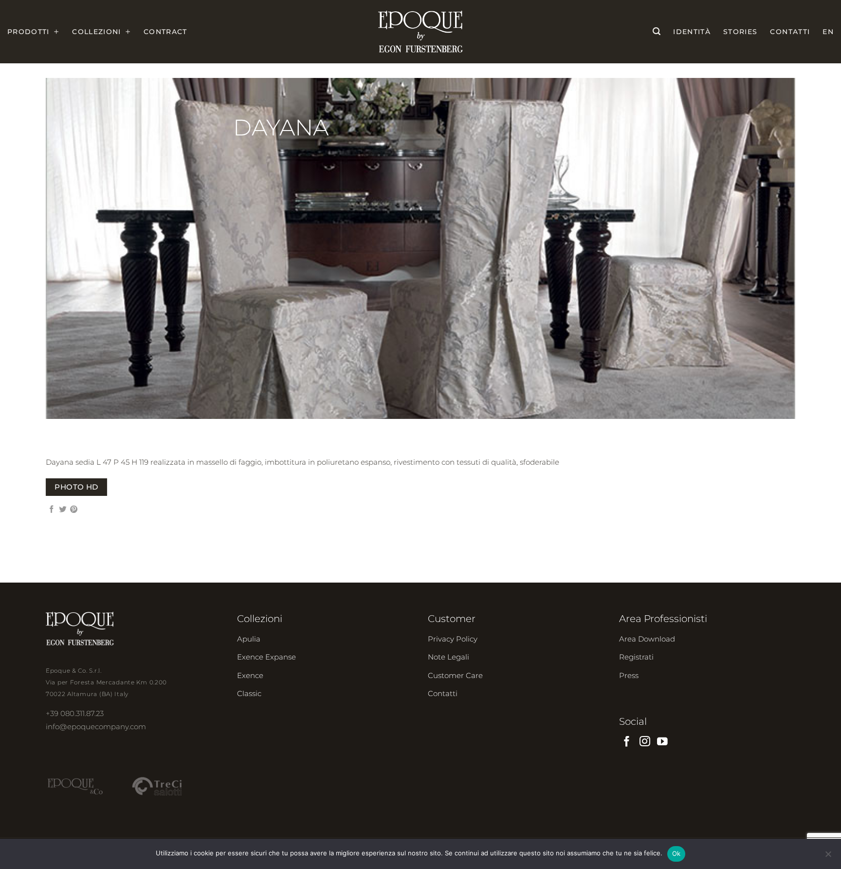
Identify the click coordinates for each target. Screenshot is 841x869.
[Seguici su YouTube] (662, 742)
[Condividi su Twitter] (62, 510)
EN (828, 32)
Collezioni (96, 32)
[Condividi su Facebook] (51, 510)
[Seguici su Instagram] (645, 742)
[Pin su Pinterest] (73, 510)
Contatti (790, 32)
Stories (740, 32)
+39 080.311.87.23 (75, 713)
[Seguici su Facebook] (627, 742)
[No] (828, 857)
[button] (656, 31)
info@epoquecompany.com (96, 726)
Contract (165, 32)
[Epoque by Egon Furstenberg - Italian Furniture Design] (420, 32)
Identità (692, 32)
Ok (676, 853)
